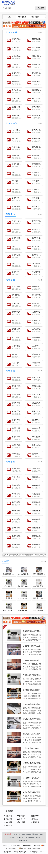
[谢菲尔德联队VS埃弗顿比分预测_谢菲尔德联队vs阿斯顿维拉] (14, 635)
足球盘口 (10, 214)
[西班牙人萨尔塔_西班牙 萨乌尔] (14, 752)
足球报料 (10, 461)
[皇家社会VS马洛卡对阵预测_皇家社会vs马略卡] (14, 781)
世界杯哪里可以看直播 (32, 837)
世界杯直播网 (26, 834)
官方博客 (22, 822)
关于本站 (35, 816)
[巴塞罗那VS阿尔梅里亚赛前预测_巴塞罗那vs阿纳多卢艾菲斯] (14, 650)
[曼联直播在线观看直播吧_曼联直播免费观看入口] (14, 694)
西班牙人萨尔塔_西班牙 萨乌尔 (34, 748)
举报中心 (22, 819)
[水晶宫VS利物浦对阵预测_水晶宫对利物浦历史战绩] (14, 708)
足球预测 (10, 370)
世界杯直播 (22, 17)
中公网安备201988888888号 (31, 848)
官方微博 (8, 822)
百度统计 (9, 825)
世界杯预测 (35, 17)
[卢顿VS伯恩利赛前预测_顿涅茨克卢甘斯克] (14, 796)
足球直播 (20, 837)
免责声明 (8, 816)
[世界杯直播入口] (8, 3)
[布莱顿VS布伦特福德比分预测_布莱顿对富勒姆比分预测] (14, 679)
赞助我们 (22, 816)
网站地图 (8, 819)
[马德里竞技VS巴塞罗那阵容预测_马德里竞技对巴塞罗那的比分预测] (14, 767)
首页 (9, 17)
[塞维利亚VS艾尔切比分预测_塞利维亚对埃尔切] (14, 738)
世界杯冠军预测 (37, 834)
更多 (39, 32)
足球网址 (12, 837)
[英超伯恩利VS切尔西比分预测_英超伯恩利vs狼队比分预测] (14, 664)
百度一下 (17, 834)
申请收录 (36, 822)
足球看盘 (10, 280)
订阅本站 (35, 819)
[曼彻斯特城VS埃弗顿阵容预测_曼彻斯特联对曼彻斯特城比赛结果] (14, 723)
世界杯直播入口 (24, 840)
